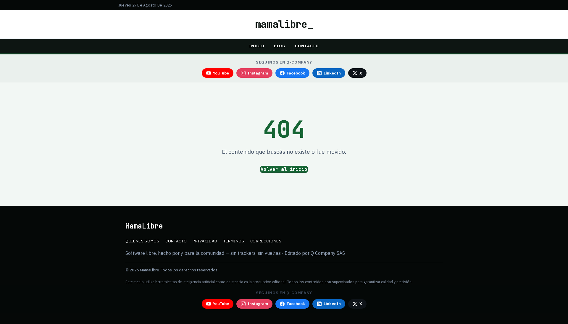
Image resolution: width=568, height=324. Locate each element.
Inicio (257, 45)
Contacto (307, 45)
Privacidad (205, 241)
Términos (233, 241)
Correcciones (266, 241)
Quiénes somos (142, 241)
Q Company (323, 253)
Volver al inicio (284, 169)
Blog (279, 45)
